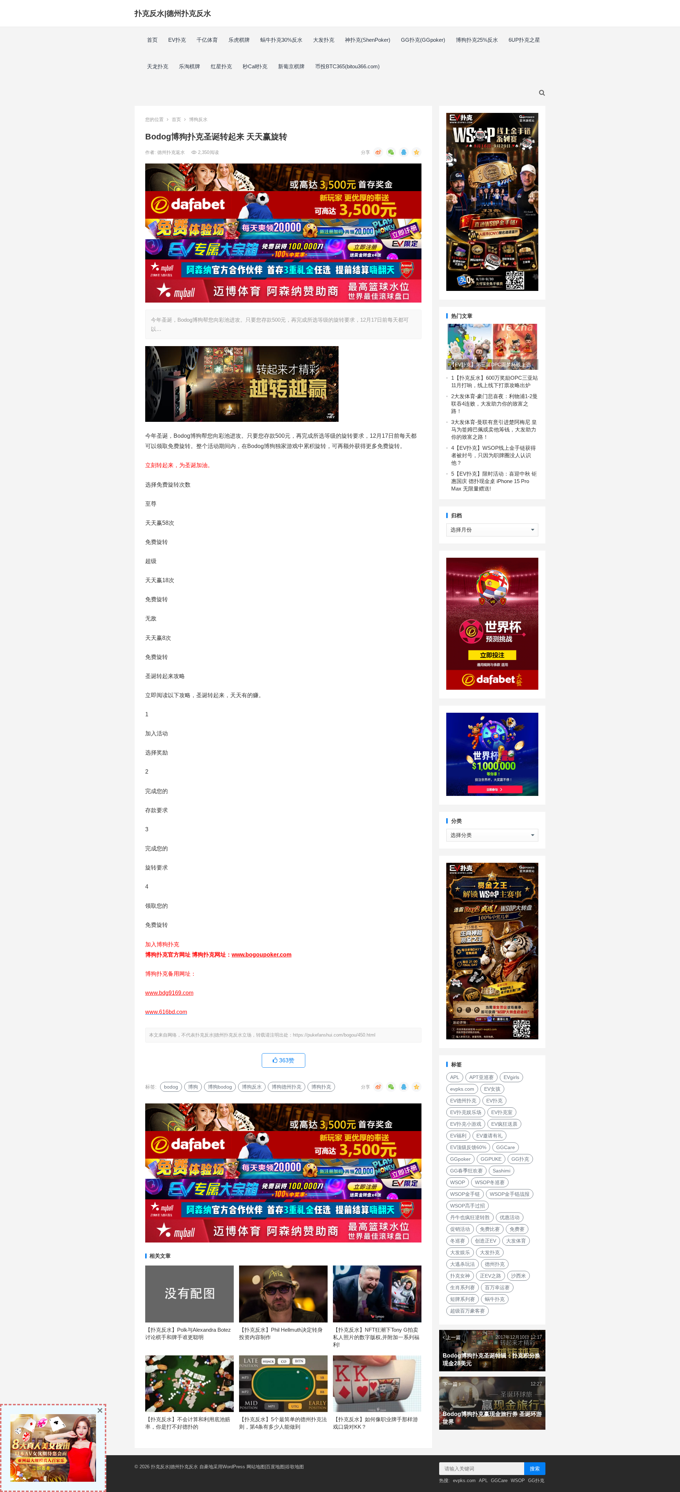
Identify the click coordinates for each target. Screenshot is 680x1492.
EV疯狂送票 (504, 1124)
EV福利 (458, 1135)
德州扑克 (495, 1264)
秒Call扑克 (255, 66)
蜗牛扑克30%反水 (281, 40)
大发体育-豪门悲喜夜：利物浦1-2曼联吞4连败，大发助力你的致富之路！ (494, 403)
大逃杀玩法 (462, 1264)
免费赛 (517, 1229)
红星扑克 (221, 66)
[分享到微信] (391, 152)
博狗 (193, 1087)
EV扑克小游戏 (465, 1124)
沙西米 (518, 1276)
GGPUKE (491, 1159)
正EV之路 (490, 1276)
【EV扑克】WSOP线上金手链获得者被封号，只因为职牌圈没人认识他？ (493, 455)
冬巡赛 (457, 1241)
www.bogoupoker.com (261, 955)
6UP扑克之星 (524, 40)
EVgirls (511, 1077)
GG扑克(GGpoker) (423, 40)
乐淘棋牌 (189, 66)
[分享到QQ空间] (416, 152)
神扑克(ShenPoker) (367, 40)
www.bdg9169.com (169, 993)
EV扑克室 (501, 1112)
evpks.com (462, 1089)
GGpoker (460, 1159)
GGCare (505, 1147)
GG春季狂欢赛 (466, 1170)
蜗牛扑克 (495, 1299)
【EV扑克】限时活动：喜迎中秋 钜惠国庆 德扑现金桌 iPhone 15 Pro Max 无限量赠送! (494, 481)
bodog (171, 1087)
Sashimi (501, 1170)
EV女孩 (492, 1089)
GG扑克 (520, 1159)
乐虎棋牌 (239, 40)
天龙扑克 (157, 66)
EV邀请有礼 (489, 1135)
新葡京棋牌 (291, 66)
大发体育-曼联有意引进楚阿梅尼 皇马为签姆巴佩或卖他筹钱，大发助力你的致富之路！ (494, 429)
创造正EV (485, 1241)
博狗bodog (220, 1087)
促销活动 (460, 1229)
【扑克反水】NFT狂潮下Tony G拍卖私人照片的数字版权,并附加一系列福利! (376, 1337)
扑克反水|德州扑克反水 (173, 13)
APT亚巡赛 (481, 1077)
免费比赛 (490, 1229)
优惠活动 (510, 1217)
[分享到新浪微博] (378, 152)
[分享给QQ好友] (404, 152)
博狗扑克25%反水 (477, 40)
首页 (152, 40)
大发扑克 (323, 40)
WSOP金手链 (465, 1194)
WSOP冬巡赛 (490, 1182)
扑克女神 (460, 1276)
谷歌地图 (294, 1466)
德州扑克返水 (171, 152)
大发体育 (516, 1241)
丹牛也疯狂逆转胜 (470, 1217)
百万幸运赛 (497, 1287)
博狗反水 (198, 119)
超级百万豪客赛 (467, 1311)
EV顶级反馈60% (468, 1147)
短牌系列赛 (462, 1299)
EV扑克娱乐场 (465, 1112)
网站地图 (255, 1466)
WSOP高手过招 (467, 1206)
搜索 (535, 1468)
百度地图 (275, 1466)
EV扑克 (177, 40)
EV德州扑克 (463, 1100)
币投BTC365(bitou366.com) (347, 66)
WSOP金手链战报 (509, 1194)
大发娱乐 (460, 1252)
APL (454, 1077)
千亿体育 (207, 40)
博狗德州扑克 (286, 1087)
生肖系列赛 (462, 1287)
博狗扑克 (321, 1087)
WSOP (457, 1182)
